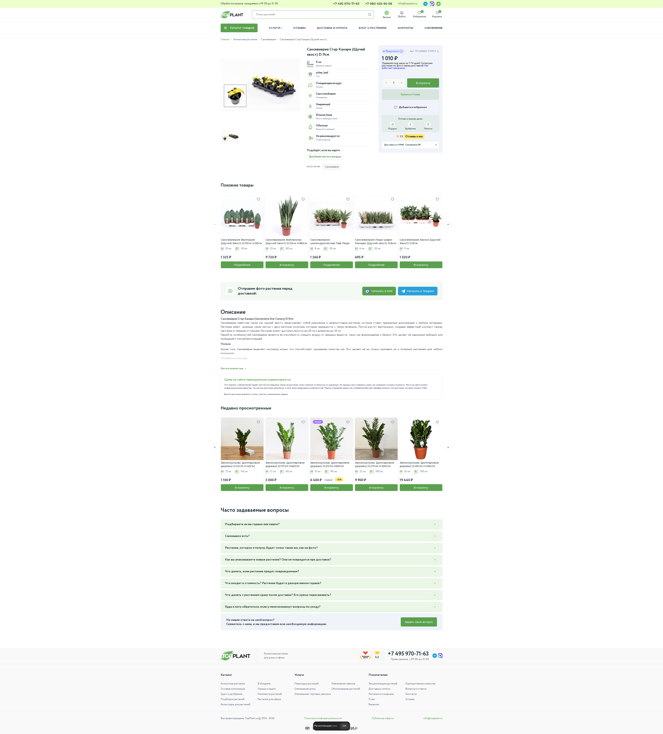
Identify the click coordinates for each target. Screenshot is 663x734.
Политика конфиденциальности (323, 718)
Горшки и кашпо (267, 689)
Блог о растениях (373, 28)
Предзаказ (392, 51)
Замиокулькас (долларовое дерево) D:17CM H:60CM (285, 464)
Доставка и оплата (332, 28)
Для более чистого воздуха (325, 156)
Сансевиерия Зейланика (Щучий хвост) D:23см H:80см (286, 241)
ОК (344, 726)
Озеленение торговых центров (312, 694)
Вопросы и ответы (416, 689)
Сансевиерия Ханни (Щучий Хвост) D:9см (420, 241)
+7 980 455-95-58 (378, 3)
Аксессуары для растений (235, 704)
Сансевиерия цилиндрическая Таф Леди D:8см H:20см (330, 241)
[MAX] (432, 4)
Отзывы (299, 28)
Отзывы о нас (414, 137)
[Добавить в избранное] (258, 199)
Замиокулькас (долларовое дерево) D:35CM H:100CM (419, 464)
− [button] (386, 83)
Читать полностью (232, 368)
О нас (372, 699)
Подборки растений (232, 699)
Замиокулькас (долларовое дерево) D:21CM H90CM (329, 464)
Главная (225, 39)
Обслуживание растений (345, 689)
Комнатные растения (245, 39)
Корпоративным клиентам (420, 684)
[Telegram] (425, 4)
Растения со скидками (381, 694)
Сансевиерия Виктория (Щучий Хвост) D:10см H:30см (241, 241)
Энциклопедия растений (383, 684)
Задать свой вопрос (419, 622)
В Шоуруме (264, 684)
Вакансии (374, 704)
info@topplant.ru (407, 4)
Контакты (405, 28)
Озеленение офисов (343, 684)
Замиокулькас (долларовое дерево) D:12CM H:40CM (240, 464)
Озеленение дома (304, 689)
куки (334, 726)
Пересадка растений (306, 684)
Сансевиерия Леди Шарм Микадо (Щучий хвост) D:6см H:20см (375, 241)
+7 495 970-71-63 (346, 3)
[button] (448, 224)
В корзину (423, 83)
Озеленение (433, 28)
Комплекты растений (270, 694)
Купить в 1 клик (410, 95)
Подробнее (242, 264)
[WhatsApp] (438, 4)
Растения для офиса (269, 699)
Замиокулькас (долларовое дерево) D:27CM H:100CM (374, 464)
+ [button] (401, 83)
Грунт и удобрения (231, 694)
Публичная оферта (383, 718)
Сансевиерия (268, 39)
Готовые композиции (233, 689)
